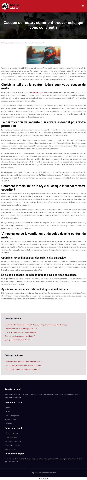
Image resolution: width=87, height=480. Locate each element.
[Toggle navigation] (82, 6)
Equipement (7, 43)
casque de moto (36, 92)
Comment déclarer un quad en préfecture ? (21, 328)
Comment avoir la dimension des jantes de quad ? (23, 362)
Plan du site (43, 478)
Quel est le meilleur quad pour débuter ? (20, 336)
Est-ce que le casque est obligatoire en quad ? (22, 369)
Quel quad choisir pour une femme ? (18, 340)
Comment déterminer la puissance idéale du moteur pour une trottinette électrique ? (36, 325)
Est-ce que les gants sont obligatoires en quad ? (23, 365)
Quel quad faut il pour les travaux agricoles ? (21, 332)
